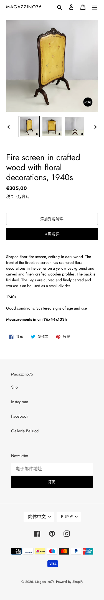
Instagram (19, 402)
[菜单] (94, 7)
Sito (14, 387)
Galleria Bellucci (25, 431)
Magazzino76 (24, 6)
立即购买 (52, 233)
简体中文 (37, 517)
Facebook (19, 416)
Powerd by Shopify (69, 581)
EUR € (67, 517)
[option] (29, 126)
